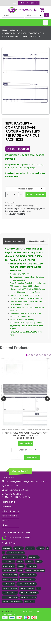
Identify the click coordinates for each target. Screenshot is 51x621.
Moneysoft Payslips (22, 211)
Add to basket (32, 390)
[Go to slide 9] (47, 355)
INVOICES (29, 562)
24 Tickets (18, 548)
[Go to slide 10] (50, 355)
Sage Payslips (22, 206)
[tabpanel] (25, 291)
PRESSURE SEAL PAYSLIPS (26, 584)
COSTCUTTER (33, 557)
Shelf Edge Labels (10, 597)
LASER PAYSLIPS (17, 214)
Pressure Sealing (10, 588)
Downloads (6, 506)
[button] (45, 51)
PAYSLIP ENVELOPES (10, 575)
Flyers (20, 562)
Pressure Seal (8, 584)
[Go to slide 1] (27, 355)
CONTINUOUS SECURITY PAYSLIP (14, 557)
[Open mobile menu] (14, 3)
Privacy (5, 525)
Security (5, 520)
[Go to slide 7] (42, 355)
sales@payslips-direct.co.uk (17, 490)
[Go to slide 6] (40, 355)
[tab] (14, 241)
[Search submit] (46, 15)
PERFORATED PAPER (10, 579)
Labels (38, 562)
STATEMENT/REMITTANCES (12, 601)
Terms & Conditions (10, 516)
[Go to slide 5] (37, 355)
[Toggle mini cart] (42, 10)
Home (4, 30)
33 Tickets (30, 548)
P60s (20, 570)
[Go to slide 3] (32, 355)
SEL (38, 588)
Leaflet (21, 566)
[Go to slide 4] (34, 355)
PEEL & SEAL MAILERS (28, 575)
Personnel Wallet (27, 579)
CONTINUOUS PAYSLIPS (15, 553)
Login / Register (30, 3)
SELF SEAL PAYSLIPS (10, 593)
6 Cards (41, 548)
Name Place (31, 566)
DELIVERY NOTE (8, 562)
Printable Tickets (27, 588)
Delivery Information (10, 511)
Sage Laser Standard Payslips (26, 208)
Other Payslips (16, 30)
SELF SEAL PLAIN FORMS (29, 593)
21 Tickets (7, 548)
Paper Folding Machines (35, 570)
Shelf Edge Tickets (28, 597)
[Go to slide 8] (45, 355)
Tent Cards (29, 601)
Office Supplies (9, 570)
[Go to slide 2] (29, 355)
